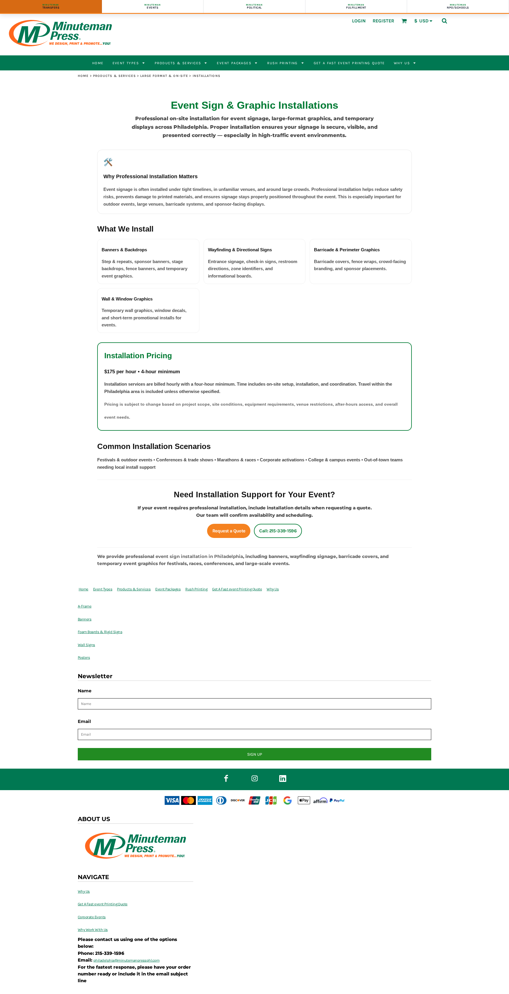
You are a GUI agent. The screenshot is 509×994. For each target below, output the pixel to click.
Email (84, 721)
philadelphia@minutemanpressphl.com (126, 960)
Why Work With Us (93, 929)
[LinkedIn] (283, 778)
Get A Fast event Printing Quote (237, 589)
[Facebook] (226, 778)
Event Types (102, 589)
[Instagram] (254, 778)
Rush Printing (196, 589)
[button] (404, 21)
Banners (84, 619)
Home (83, 76)
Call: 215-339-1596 (278, 531)
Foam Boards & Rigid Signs (100, 632)
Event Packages (168, 589)
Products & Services (114, 76)
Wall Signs (86, 645)
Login (359, 21)
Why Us (273, 589)
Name (84, 691)
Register (383, 21)
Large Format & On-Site (164, 76)
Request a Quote (228, 531)
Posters (84, 657)
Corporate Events (92, 917)
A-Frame (84, 606)
